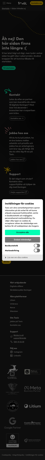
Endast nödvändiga (22, 240)
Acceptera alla (22, 232)
